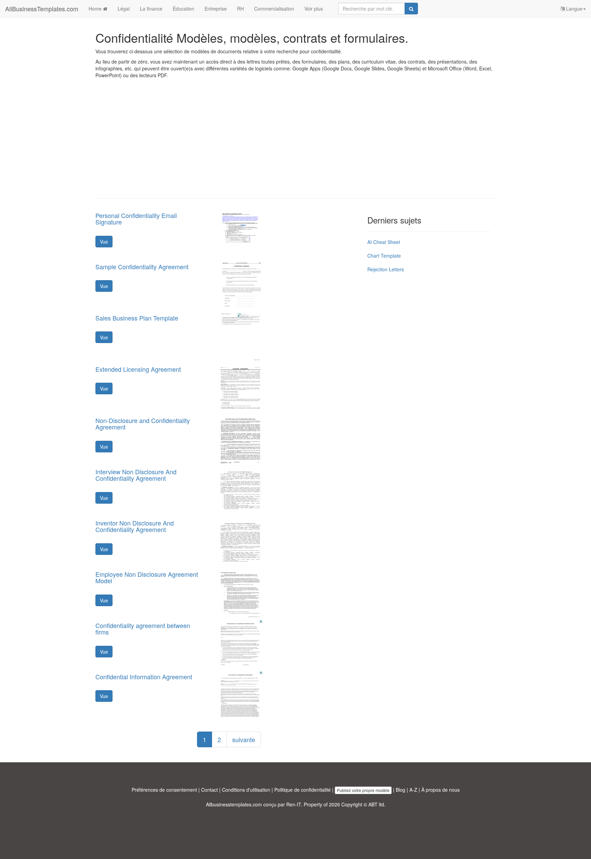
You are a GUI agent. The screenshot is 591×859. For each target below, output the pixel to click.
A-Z (413, 789)
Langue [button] (573, 8)
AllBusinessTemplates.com (41, 8)
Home (96, 8)
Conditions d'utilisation (246, 789)
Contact (209, 789)
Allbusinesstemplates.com (234, 804)
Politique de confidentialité (302, 789)
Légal (124, 8)
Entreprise (216, 8)
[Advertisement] (295, 143)
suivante (243, 739)
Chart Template (384, 255)
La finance (151, 8)
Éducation (183, 8)
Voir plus (313, 8)
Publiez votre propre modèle (363, 790)
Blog (400, 789)
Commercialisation (274, 8)
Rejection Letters (385, 269)
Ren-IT (293, 804)
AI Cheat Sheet (383, 241)
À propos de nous (440, 789)
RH (240, 8)
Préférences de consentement (164, 789)
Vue (104, 241)
